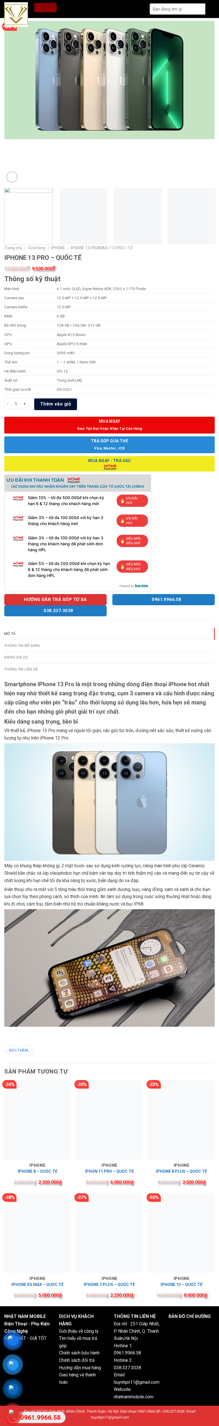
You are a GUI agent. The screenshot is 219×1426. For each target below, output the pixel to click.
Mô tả (9, 633)
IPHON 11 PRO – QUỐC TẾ (109, 1171)
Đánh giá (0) (16, 657)
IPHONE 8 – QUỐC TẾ (37, 1171)
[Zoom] (11, 177)
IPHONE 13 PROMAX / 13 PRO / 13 (101, 248)
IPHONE (58, 248)
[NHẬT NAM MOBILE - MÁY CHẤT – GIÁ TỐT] (17, 14)
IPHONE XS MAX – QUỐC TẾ (37, 1284)
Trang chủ (13, 248)
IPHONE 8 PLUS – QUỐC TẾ (181, 1171)
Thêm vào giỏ (55, 404)
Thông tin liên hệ (21, 669)
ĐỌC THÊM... (20, 1050)
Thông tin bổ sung (22, 645)
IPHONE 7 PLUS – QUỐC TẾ (109, 1284)
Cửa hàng (36, 248)
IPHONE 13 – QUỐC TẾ (181, 1284)
